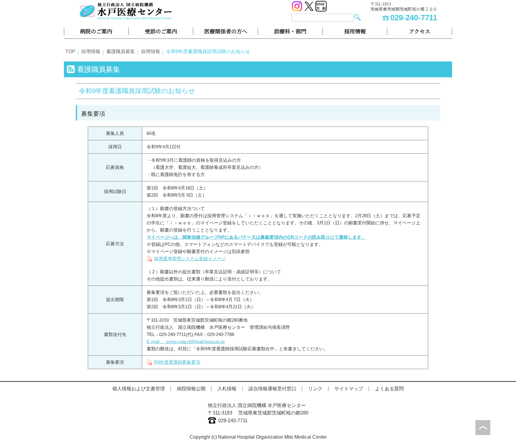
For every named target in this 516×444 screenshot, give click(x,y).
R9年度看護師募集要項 (177, 362)
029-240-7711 (413, 17)
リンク (315, 388)
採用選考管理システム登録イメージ (190, 258)
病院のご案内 (96, 31)
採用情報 (355, 31)
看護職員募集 (120, 51)
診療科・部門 (290, 31)
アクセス (419, 31)
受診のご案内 (161, 31)
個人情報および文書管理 (138, 388)
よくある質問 (389, 388)
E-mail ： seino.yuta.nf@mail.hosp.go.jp (186, 341)
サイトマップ (348, 388)
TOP (70, 51)
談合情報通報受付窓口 (272, 388)
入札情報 (226, 388)
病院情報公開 (191, 388)
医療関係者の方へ (225, 31)
